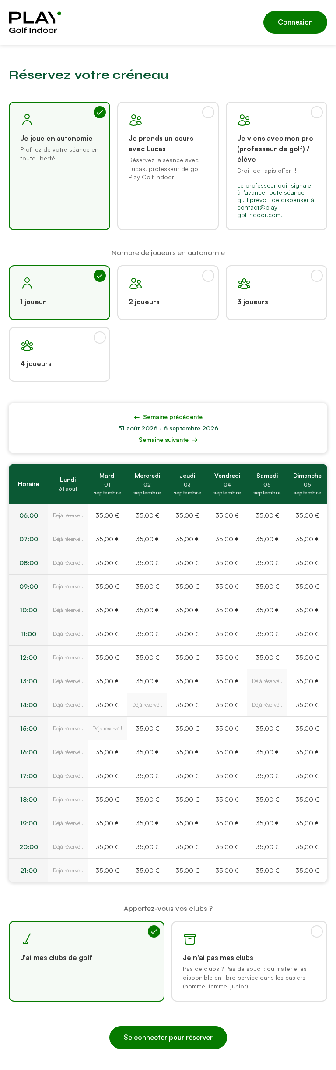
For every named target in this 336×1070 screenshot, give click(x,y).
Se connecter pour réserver (168, 1037)
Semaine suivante (168, 439)
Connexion (295, 22)
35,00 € (107, 515)
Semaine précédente (168, 416)
